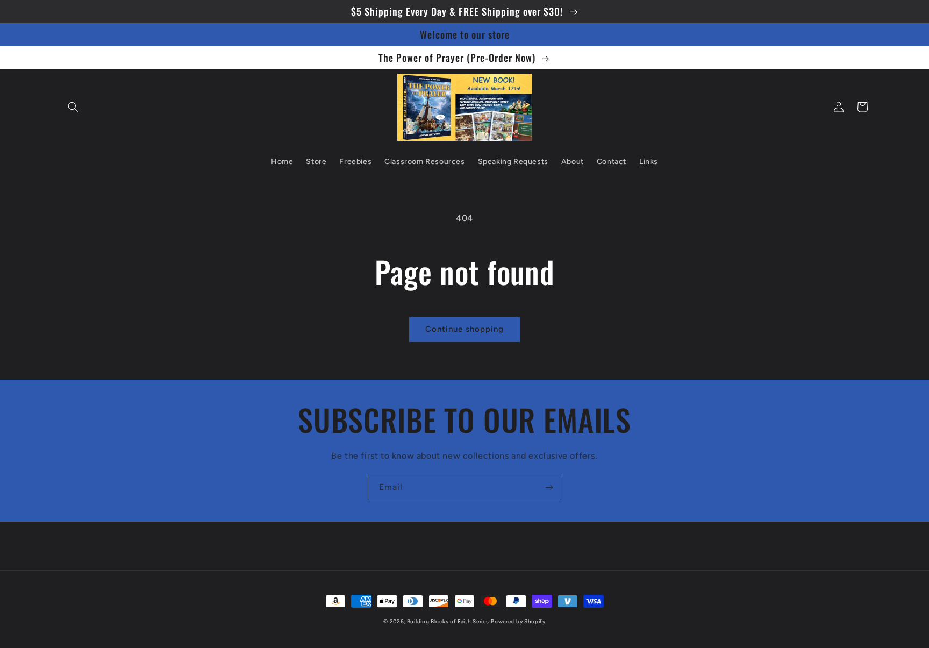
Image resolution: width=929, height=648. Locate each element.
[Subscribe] (549, 487)
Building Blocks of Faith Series (448, 621)
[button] (73, 107)
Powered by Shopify (518, 621)
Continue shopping (464, 329)
